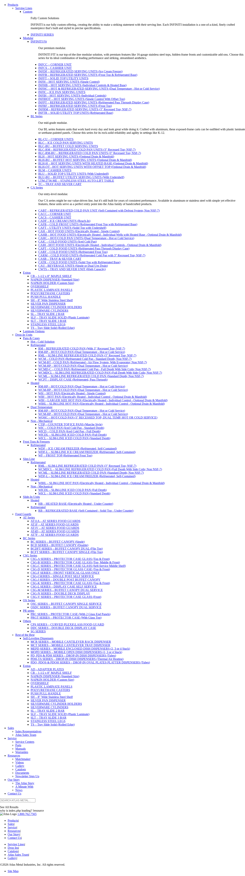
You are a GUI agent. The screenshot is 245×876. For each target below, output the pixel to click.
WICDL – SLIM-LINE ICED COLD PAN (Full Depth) (72, 434)
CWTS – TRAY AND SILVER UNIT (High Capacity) (72, 269)
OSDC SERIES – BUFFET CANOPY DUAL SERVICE (66, 607)
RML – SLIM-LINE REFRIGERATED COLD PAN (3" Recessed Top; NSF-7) (87, 355)
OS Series (29, 600)
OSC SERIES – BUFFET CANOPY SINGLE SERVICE (66, 603)
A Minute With (24, 786)
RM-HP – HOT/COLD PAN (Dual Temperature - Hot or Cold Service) (81, 352)
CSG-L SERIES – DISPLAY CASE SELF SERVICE (64, 586)
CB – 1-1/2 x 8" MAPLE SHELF (51, 276)
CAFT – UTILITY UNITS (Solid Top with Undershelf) (72, 227)
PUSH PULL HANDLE (46, 296)
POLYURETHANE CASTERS (50, 293)
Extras (27, 272)
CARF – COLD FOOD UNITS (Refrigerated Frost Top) (73, 252)
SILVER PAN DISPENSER (48, 303)
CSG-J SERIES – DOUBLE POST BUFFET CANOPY (65, 579)
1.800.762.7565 (27, 814)
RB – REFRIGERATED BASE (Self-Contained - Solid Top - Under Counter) (85, 510)
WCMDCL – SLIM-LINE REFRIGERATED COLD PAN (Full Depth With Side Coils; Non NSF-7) (100, 372)
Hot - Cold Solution (43, 341)
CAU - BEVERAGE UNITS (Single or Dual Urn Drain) (73, 265)
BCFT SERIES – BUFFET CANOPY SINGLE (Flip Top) (67, 552)
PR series (28, 610)
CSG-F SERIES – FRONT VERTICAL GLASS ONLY (65, 572)
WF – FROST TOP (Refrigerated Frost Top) (65, 455)
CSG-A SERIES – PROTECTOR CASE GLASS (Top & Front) (70, 559)
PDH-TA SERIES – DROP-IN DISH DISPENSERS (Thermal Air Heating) (77, 659)
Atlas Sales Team (25, 734)
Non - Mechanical (41, 421)
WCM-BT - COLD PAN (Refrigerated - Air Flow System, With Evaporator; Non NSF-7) (92, 362)
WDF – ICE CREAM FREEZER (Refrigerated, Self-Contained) (77, 448)
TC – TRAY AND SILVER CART (60, 184)
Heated (35, 383)
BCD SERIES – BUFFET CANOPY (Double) (59, 545)
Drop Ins (13, 847)
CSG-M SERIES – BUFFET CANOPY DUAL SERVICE (67, 590)
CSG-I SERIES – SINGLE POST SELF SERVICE (62, 576)
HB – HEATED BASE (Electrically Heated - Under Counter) (75, 503)
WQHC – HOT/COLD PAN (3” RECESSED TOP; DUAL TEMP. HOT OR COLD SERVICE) (97, 417)
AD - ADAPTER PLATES (47, 669)
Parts (18, 745)
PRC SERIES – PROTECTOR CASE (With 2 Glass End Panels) (70, 614)
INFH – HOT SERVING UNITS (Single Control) (69, 81)
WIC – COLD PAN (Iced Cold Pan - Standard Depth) (71, 427)
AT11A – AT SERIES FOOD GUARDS (55, 521)
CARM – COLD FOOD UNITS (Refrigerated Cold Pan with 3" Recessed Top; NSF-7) (91, 255)
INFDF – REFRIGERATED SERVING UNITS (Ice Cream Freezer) (80, 71)
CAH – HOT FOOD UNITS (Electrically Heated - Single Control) (79, 231)
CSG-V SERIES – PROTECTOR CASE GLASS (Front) (66, 597)
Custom (27, 11)
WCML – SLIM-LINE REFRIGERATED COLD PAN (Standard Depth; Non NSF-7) (91, 376)
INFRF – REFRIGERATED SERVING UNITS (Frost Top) (75, 106)
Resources (14, 755)
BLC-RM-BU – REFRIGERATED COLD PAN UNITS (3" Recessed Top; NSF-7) (89, 153)
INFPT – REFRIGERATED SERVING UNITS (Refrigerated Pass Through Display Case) (93, 102)
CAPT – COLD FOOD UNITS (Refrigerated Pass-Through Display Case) (83, 248)
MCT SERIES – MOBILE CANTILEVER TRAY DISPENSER (70, 645)
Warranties (21, 752)
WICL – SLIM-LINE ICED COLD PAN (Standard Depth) (74, 438)
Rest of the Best (24, 634)
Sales (11, 728)
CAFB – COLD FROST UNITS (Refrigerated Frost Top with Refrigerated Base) (87, 224)
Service (12, 738)
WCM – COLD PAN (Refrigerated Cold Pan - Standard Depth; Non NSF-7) (84, 358)
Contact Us (14, 793)
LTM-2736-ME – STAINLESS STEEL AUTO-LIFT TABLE (76, 180)
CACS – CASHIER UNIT (54, 217)
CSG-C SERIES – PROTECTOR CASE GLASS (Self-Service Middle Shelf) (78, 565)
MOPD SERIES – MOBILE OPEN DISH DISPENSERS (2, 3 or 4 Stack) (76, 652)
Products (13, 4)
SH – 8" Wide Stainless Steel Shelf (52, 300)
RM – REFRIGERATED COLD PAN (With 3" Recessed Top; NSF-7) (81, 348)
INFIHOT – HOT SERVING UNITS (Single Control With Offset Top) (81, 99)
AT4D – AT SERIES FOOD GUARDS (55, 531)
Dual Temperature (41, 407)
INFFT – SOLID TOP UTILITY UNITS (63, 78)
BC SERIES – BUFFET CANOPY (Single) (58, 541)
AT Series (29, 517)
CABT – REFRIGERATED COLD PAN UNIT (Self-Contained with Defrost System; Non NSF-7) (99, 210)
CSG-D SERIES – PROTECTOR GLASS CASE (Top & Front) (70, 569)
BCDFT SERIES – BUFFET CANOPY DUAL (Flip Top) (67, 548)
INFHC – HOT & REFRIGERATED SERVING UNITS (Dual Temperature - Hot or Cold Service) (99, 88)
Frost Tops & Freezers (36, 441)
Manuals (20, 748)
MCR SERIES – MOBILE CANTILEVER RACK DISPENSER (71, 641)
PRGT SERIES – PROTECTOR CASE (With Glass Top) (66, 617)
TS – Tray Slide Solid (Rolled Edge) (53, 327)
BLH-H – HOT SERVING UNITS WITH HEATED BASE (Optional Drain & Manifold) (93, 163)
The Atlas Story (24, 783)
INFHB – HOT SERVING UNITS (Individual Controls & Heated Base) (82, 85)
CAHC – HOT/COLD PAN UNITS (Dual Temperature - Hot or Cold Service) (86, 238)
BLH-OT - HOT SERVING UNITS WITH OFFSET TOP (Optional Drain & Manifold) (92, 166)
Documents (22, 772)
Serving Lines (23, 8)
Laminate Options (34, 331)
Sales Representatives (28, 731)
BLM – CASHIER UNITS (54, 170)
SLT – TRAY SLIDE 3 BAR (48, 321)
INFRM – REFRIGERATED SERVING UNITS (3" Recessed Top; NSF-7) (84, 109)
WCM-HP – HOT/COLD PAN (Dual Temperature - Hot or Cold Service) (83, 365)
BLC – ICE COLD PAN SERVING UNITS (65, 142)
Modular (28, 38)
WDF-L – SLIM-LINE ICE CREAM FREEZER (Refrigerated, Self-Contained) (87, 452)
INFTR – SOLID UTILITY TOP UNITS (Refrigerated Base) (75, 112)
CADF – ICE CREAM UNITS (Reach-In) (64, 220)
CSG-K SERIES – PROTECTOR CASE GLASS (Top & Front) (70, 583)
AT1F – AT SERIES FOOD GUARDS (55, 524)
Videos (19, 762)
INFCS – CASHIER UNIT (55, 68)
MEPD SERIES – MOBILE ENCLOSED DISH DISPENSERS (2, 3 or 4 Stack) (80, 648)
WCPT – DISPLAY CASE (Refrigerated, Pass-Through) (73, 379)
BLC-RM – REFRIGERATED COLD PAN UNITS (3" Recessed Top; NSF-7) (87, 149)
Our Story (14, 779)
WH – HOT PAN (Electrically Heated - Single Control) (72, 393)
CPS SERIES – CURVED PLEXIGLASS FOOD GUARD (67, 624)
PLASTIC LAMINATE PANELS (51, 289)
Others (27, 621)
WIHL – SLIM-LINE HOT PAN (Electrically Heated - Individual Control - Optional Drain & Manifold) (101, 403)
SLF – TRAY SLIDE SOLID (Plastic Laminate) (60, 317)
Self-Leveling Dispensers (38, 638)
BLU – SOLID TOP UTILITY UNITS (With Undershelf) (73, 173)
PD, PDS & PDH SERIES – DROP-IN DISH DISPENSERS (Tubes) (73, 655)
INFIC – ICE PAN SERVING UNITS (61, 92)
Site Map (13, 871)
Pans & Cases (31, 338)
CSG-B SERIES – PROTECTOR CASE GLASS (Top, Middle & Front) (75, 562)
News (18, 790)
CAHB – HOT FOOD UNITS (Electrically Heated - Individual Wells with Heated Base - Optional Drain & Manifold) (110, 234)
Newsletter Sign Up (27, 776)
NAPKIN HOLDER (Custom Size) (52, 283)
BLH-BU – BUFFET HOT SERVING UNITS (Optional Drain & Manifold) (85, 160)
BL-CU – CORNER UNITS (56, 139)
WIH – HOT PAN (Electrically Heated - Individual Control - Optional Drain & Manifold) (92, 396)
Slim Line (29, 459)
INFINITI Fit (39, 41)
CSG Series (30, 555)
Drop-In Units (23, 334)
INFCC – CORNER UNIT (55, 64)
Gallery (19, 766)
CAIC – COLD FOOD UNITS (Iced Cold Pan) (67, 241)
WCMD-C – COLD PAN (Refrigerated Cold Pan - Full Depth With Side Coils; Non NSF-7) (94, 369)
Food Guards (23, 514)
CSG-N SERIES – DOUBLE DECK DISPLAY (60, 593)
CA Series (37, 187)
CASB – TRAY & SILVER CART (59, 258)
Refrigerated (38, 345)
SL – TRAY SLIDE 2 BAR (48, 314)
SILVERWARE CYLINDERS (49, 310)
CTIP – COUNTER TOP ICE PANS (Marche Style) (70, 424)
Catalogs (20, 769)
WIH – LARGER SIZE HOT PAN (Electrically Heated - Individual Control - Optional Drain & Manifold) (102, 400)
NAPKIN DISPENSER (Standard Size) (55, 279)
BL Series (36, 116)
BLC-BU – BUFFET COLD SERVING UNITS (68, 146)
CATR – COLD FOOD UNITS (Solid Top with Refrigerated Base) (79, 262)
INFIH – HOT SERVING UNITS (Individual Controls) (72, 95)
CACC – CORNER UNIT (54, 214)
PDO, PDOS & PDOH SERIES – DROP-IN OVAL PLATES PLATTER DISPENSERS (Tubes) (90, 662)
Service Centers (24, 741)
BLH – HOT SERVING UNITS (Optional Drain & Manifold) (76, 156)
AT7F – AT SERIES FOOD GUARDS (55, 534)
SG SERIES (38, 631)
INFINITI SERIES (42, 34)
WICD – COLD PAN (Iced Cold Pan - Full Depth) (69, 431)
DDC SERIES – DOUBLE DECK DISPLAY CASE (63, 628)
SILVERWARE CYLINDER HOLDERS (56, 307)
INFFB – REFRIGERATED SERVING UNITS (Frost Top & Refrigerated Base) (87, 74)
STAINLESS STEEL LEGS (48, 324)
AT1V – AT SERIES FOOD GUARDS (55, 528)
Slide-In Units (31, 496)
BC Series (29, 538)
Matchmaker (22, 759)
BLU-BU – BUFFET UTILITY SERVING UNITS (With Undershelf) (81, 177)
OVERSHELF (40, 286)
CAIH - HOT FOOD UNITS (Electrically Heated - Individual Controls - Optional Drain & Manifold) (99, 245)
